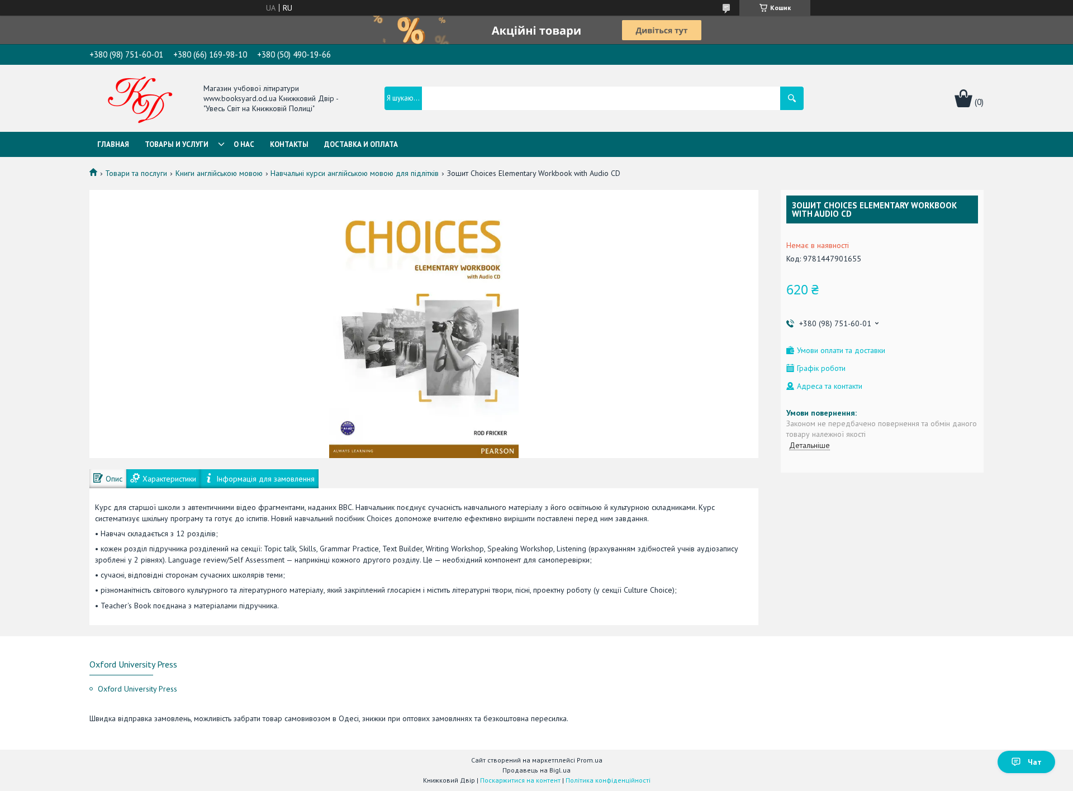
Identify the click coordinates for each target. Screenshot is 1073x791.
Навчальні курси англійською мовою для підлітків (354, 173)
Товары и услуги (176, 144)
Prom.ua (589, 760)
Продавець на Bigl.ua (536, 770)
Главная (113, 144)
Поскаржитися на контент (520, 780)
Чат (1035, 762)
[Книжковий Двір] (140, 99)
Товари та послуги (136, 173)
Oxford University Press (137, 689)
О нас (244, 144)
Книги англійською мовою (219, 173)
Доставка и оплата (361, 144)
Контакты (289, 144)
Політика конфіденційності (608, 780)
